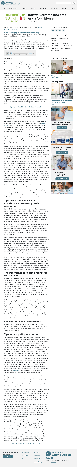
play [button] (7, 53)
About (64, 8)
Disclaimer (53, 462)
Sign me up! (8, 456)
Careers (36, 452)
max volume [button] (33, 53)
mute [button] (28, 53)
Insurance (37, 455)
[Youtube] (52, 458)
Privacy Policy (38, 458)
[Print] (59, 30)
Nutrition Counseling (11, 8)
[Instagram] (49, 458)
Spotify (14, 29)
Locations (25, 455)
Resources (54, 8)
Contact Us (25, 452)
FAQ (23, 458)
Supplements (44, 8)
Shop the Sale (62, 152)
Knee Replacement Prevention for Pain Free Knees (61, 101)
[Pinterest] (56, 30)
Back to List (55, 105)
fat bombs (15, 370)
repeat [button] (20, 54)
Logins (73, 8)
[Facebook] (53, 30)
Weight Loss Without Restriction (58, 76)
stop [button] (11, 53)
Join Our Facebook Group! (26, 443)
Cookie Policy (38, 462)
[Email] (63, 30)
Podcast (34, 8)
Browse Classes (62, 179)
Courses (24, 8)
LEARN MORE (62, 127)
